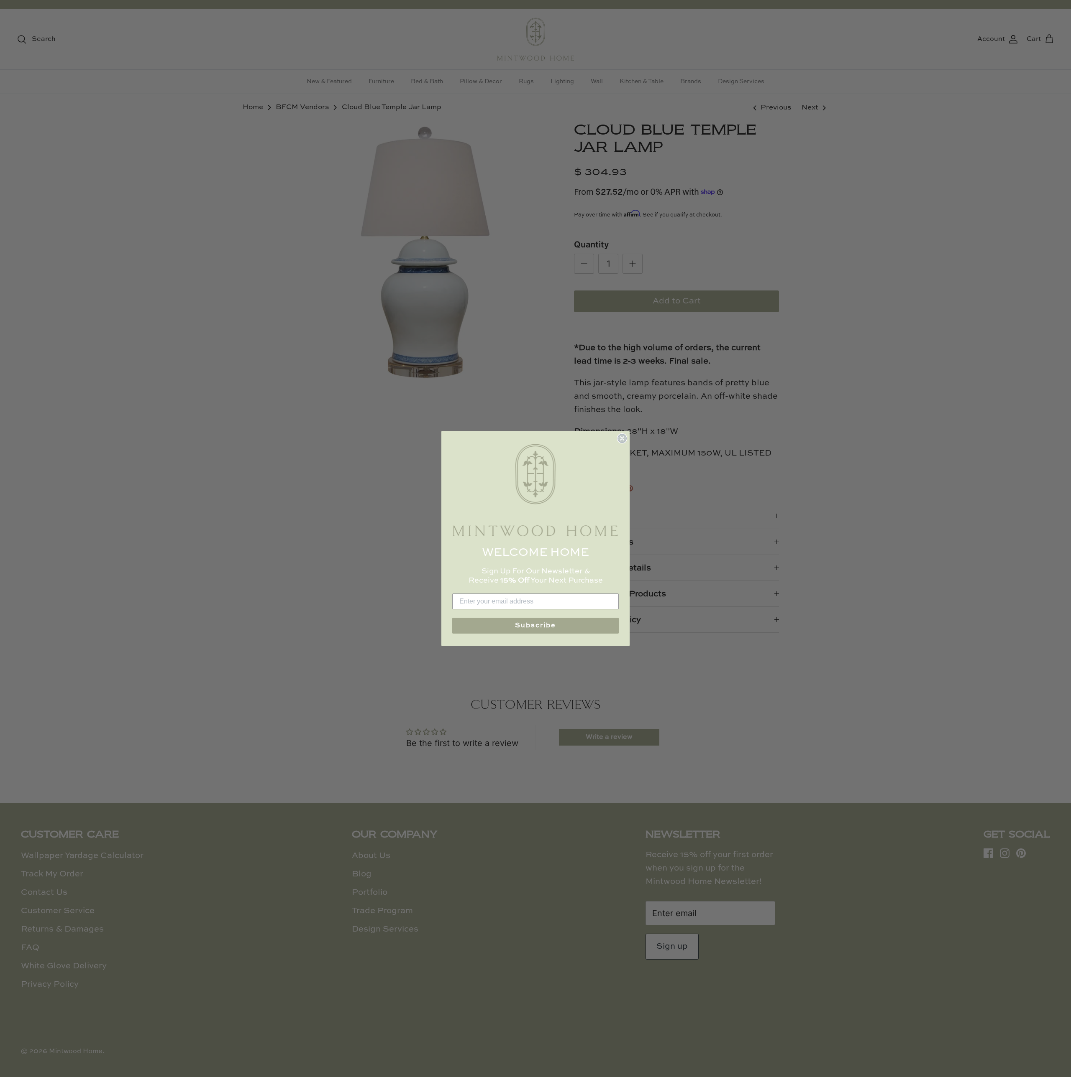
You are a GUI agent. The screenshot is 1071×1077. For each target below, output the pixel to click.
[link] (535, 490)
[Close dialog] (622, 438)
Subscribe (535, 625)
